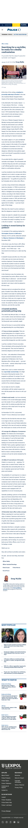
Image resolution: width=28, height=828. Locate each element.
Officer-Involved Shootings (10, 564)
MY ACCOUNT (16, 25)
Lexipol (12, 817)
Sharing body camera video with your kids (9, 708)
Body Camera (5, 714)
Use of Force (6, 570)
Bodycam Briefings (6, 684)
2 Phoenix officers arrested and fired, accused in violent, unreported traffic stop (14, 660)
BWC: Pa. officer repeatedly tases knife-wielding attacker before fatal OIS (15, 666)
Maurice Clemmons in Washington (13, 238)
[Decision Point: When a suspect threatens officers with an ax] (22, 685)
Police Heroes (16, 567)
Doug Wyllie (20, 62)
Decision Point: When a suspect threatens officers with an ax (9, 687)
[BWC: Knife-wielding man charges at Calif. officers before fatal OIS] (22, 727)
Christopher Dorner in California (11, 233)
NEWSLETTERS (8, 25)
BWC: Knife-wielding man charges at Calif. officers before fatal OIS (9, 728)
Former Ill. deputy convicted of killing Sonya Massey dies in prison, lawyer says (15, 653)
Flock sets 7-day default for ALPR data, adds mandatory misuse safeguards (15, 672)
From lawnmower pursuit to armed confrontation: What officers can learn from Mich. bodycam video (10, 697)
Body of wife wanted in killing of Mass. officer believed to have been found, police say (15, 646)
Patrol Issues (6, 567)
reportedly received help (11, 372)
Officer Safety (5, 43)
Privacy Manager (6, 811)
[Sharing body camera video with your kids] (22, 707)
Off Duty (3, 705)
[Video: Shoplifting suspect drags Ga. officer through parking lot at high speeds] (22, 716)
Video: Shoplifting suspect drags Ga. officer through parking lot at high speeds (9, 718)
